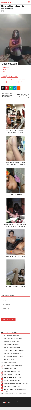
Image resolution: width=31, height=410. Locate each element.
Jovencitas (10, 76)
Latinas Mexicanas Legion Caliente (9, 79)
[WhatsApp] (11, 88)
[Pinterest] (7, 88)
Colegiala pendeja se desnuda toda (12, 377)
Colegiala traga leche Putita (10, 359)
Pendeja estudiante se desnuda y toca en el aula (15, 393)
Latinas (15, 76)
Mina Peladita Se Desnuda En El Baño (13, 353)
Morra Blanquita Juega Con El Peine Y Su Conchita (16, 383)
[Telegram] (15, 88)
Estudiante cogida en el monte (11, 335)
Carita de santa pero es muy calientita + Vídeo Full (23, 96)
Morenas (4, 81)
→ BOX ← (4, 72)
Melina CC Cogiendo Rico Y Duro (12, 380)
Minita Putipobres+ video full (11, 368)
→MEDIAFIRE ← (6, 68)
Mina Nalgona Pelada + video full (12, 344)
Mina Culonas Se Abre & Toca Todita (13, 338)
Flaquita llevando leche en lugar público (13, 356)
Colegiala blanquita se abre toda (12, 347)
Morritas (16, 81)
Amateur (4, 76)
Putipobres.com (7, 2)
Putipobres (22, 81)
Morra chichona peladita (10, 362)
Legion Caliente (22, 79)
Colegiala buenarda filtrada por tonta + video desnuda (15, 390)
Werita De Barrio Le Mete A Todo (12, 371)
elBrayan (6, 11)
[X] (3, 88)
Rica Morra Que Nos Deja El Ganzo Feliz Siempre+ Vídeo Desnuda (7, 96)
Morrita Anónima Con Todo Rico (12, 374)
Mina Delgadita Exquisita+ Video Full (13, 386)
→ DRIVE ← (4, 70)
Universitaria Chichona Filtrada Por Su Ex (14, 350)
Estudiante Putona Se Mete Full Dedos (13, 365)
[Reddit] (18, 88)
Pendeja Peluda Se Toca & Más (11, 341)
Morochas (10, 81)
